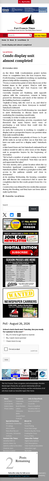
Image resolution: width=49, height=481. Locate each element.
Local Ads (31, 404)
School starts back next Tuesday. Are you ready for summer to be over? (23, 330)
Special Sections (12, 421)
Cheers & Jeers (8, 448)
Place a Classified (34, 406)
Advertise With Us (34, 409)
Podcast (19, 418)
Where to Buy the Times (32, 431)
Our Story (27, 423)
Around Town (20, 416)
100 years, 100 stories (13, 433)
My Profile (26, 2)
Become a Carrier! (34, 411)
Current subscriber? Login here (19, 476)
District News (8, 406)
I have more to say (13, 341)
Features (19, 399)
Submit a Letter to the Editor (12, 446)
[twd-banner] (24, 10)
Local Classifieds (33, 401)
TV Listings (9, 426)
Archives (9, 436)
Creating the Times (30, 433)
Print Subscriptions (31, 443)
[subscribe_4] (21, 237)
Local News (7, 52)
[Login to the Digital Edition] (15, 374)
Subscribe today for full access (19, 473)
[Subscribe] (24, 374)
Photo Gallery (9, 409)
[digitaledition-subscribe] (21, 250)
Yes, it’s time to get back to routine (20, 334)
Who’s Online (10, 428)
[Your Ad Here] (33, 374)
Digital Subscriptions (32, 441)
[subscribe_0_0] (21, 224)
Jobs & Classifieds (35, 399)
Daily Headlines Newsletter (34, 446)
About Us (28, 421)
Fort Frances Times (24, 28)
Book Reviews (20, 406)
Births (18, 413)
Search (5, 205)
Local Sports (8, 404)
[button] (20, 2)
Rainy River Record (12, 431)
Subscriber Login (30, 448)
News (6, 399)
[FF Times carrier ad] (20, 303)
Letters (18, 409)
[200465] (20, 272)
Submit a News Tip (9, 443)
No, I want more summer (16, 338)
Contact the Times (10, 438)
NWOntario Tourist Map (14, 423)
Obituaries (19, 411)
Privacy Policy (29, 436)
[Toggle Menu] (5, 35)
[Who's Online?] (42, 374)
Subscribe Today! (31, 438)
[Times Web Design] (6, 374)
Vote (6, 360)
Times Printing (29, 426)
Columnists (19, 401)
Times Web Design (30, 428)
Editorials (19, 404)
